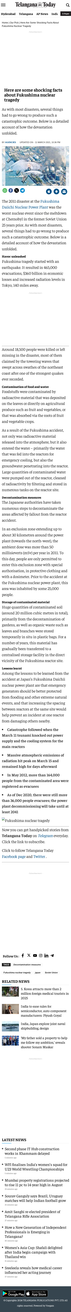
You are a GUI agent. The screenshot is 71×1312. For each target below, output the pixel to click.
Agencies (10, 142)
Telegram (45, 835)
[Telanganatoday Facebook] (23, 955)
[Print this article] (64, 192)
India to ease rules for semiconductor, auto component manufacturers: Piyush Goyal (43, 1010)
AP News (42, 14)
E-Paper (65, 13)
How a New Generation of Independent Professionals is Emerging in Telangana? (35, 1232)
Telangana (26, 14)
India (55, 14)
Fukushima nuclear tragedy (17, 972)
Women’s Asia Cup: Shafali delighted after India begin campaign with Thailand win (33, 1252)
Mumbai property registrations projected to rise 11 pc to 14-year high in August (37, 1182)
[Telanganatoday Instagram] (41, 955)
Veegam (50, 1305)
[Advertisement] (35, 910)
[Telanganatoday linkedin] (46, 955)
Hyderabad (8, 14)
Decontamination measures (27, 964)
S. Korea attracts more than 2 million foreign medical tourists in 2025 (45, 993)
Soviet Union (51, 972)
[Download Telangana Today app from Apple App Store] (49, 192)
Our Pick (14, 22)
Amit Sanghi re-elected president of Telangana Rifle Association (32, 1213)
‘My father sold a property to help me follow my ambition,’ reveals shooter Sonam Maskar (44, 1042)
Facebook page (14, 856)
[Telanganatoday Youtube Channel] (35, 955)
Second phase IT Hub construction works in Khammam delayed (32, 1151)
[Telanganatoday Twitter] (29, 956)
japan (38, 972)
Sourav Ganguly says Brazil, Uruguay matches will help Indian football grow (35, 1198)
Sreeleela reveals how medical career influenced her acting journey (33, 1270)
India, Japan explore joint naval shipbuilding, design (43, 1025)
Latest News (14, 1139)
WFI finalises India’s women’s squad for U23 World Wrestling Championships (36, 1166)
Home (5, 22)
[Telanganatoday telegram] (52, 955)
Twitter (39, 856)
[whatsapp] (4, 190)
